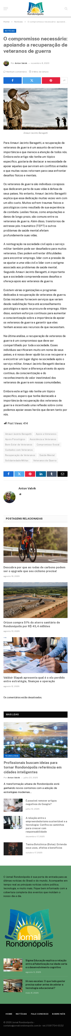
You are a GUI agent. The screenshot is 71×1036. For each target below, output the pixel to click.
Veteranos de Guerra (44, 460)
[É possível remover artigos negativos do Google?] (13, 805)
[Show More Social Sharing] (64, 80)
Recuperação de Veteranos (20, 455)
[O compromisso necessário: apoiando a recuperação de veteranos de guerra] (35, 109)
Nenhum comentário (16, 72)
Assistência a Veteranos (43, 439)
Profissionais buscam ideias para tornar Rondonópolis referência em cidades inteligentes (33, 767)
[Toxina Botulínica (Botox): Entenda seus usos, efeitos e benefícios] (13, 848)
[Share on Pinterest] (51, 80)
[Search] (66, 9)
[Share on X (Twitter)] (32, 80)
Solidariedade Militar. (17, 460)
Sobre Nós (58, 1014)
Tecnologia (11, 756)
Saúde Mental (47, 455)
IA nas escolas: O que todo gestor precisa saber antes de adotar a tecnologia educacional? (45, 984)
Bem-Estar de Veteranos (18, 444)
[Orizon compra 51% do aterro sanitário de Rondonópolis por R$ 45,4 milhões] (35, 600)
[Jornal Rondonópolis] (35, 8)
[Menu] (5, 9)
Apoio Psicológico (15, 439)
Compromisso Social (48, 444)
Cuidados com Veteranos (19, 450)
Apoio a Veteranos (46, 434)
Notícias (10, 31)
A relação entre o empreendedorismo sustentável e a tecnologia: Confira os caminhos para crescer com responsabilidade (46, 825)
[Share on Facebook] (12, 80)
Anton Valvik (21, 63)
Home (9, 1014)
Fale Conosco (39, 1014)
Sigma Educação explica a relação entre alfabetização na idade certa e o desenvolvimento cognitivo (46, 964)
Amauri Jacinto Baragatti (18, 434)
